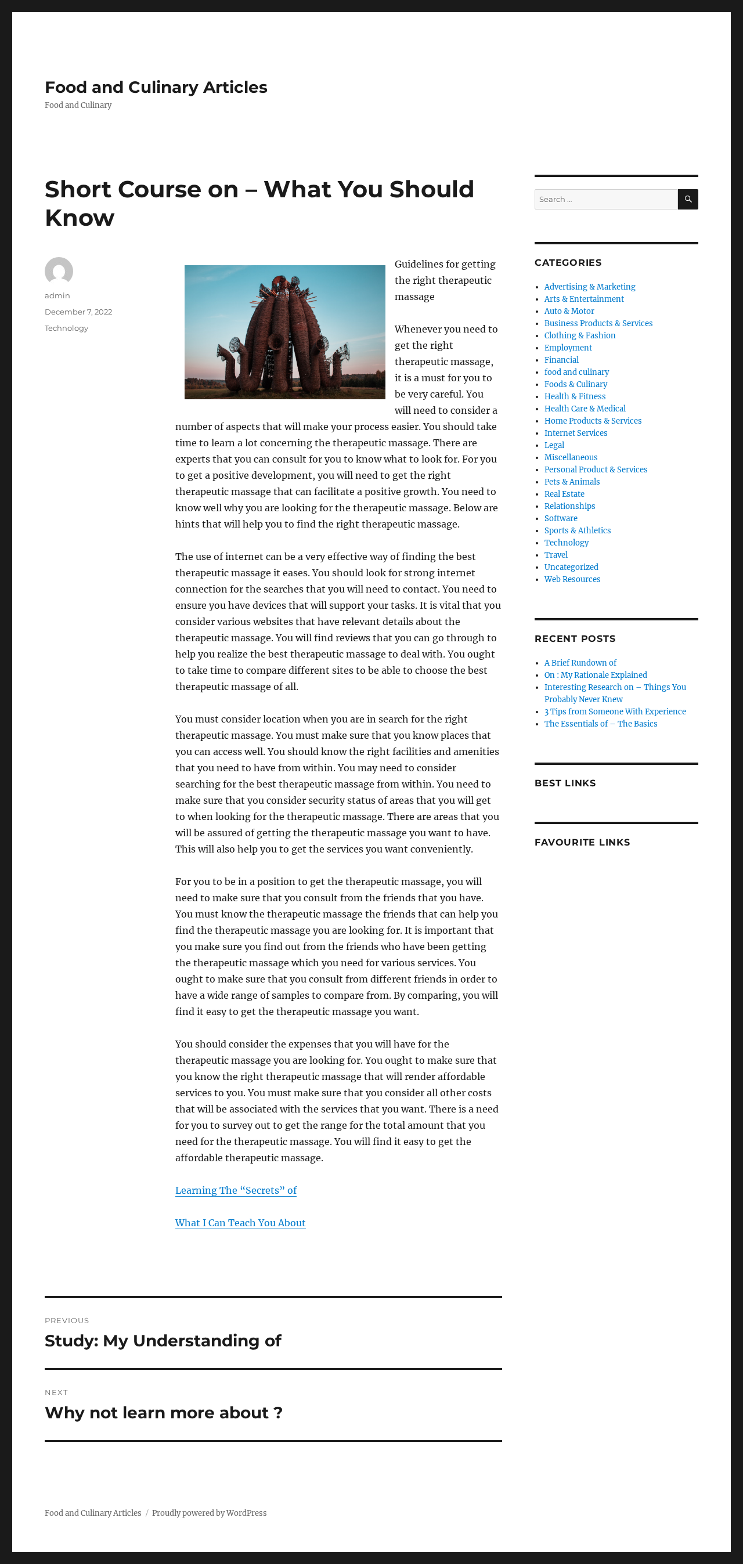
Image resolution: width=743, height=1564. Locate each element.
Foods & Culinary (575, 384)
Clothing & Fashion (580, 336)
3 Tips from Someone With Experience (615, 712)
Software (561, 518)
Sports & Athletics (577, 531)
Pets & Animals (572, 482)
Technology (66, 328)
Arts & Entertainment (584, 299)
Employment (568, 348)
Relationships (570, 506)
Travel (556, 555)
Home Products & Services (593, 421)
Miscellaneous (571, 458)
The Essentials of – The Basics (601, 724)
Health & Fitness (575, 397)
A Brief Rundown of (580, 663)
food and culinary (576, 372)
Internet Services (576, 433)
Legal (554, 445)
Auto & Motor (569, 311)
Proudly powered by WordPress (209, 1513)
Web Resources (572, 579)
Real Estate (564, 494)
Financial (561, 360)
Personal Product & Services (596, 470)
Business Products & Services (598, 323)
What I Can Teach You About (240, 1223)
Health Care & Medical (585, 409)
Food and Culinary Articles (156, 87)
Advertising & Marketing (590, 287)
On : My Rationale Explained (595, 675)
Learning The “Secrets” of (236, 1190)
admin (57, 295)
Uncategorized (571, 567)
